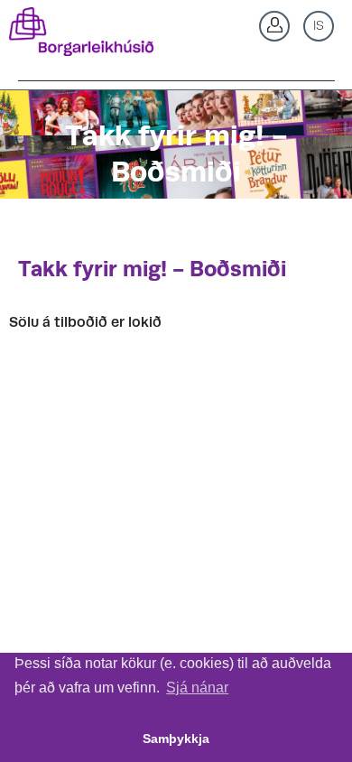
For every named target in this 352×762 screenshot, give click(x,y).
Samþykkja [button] (176, 738)
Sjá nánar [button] (197, 687)
